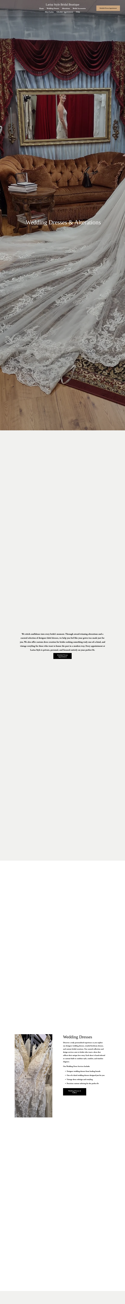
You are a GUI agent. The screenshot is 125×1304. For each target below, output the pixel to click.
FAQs (78, 12)
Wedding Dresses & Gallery (74, 1092)
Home (41, 8)
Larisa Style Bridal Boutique (62, 4)
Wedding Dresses (53, 8)
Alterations (66, 8)
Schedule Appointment (65, 12)
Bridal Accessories (79, 8)
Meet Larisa (49, 12)
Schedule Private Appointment (108, 8)
